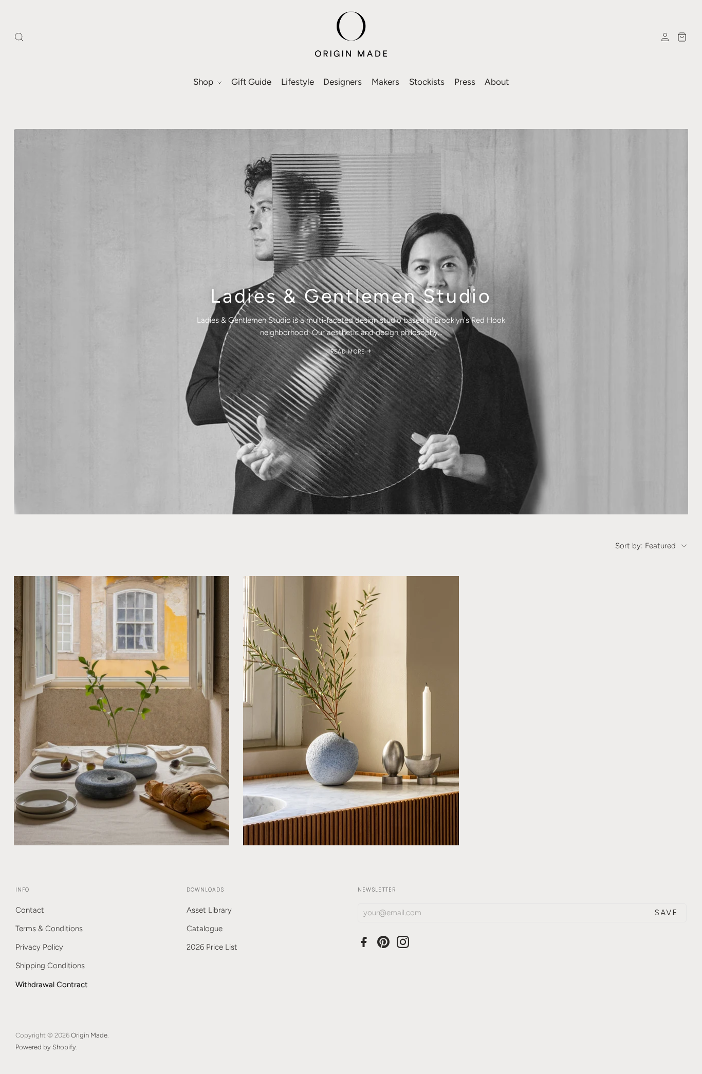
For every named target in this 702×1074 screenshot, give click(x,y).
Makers (385, 82)
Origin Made (89, 1035)
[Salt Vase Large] (122, 711)
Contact (29, 910)
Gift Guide (251, 82)
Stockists (427, 82)
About (497, 82)
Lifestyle (297, 82)
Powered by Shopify (45, 1047)
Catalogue (205, 928)
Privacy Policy (39, 947)
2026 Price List (212, 947)
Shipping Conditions (50, 965)
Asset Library (209, 910)
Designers (342, 82)
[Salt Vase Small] (351, 711)
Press (464, 82)
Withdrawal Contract (51, 984)
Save (666, 912)
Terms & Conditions (49, 928)
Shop (204, 82)
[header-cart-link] (679, 37)
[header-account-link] (662, 37)
